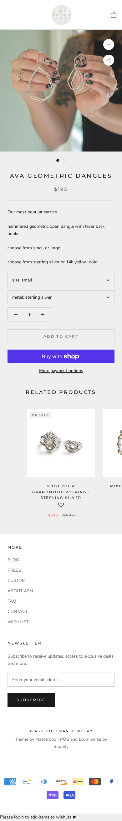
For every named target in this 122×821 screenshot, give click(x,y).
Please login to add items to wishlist (35, 817)
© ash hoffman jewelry (61, 731)
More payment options (61, 371)
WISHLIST (18, 622)
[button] (61, 507)
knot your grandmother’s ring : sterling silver (60, 492)
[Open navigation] (9, 14)
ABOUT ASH (20, 591)
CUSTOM (17, 581)
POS (64, 739)
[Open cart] (113, 15)
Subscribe (31, 700)
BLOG (13, 560)
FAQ (12, 601)
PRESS (14, 570)
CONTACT (18, 612)
